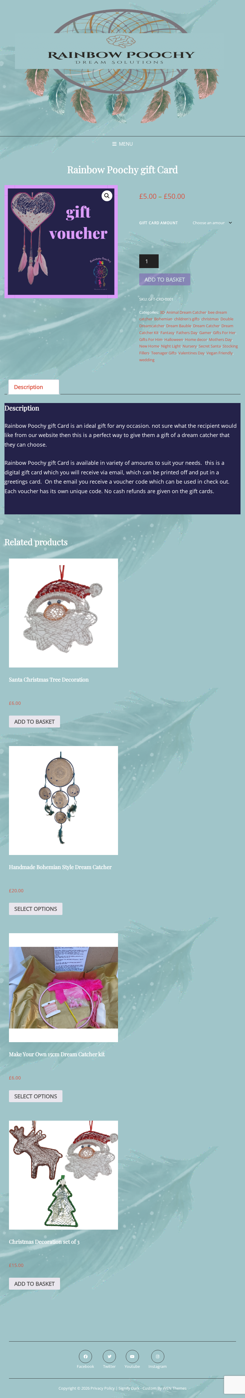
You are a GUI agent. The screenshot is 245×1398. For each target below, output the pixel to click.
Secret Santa (210, 346)
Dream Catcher (206, 325)
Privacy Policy (103, 1388)
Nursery (190, 346)
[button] (107, 195)
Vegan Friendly (219, 353)
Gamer (205, 332)
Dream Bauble (178, 325)
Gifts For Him (151, 339)
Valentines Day (191, 353)
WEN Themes (174, 1388)
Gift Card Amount (158, 222)
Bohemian (163, 319)
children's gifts (187, 319)
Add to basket (165, 279)
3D (162, 312)
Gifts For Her (224, 332)
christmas (210, 319)
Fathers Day (186, 332)
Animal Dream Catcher (186, 312)
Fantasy (167, 332)
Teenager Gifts (164, 353)
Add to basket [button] (34, 721)
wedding (146, 359)
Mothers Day (220, 339)
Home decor (196, 339)
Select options (35, 908)
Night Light (171, 346)
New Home (149, 346)
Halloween (173, 339)
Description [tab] (28, 386)
